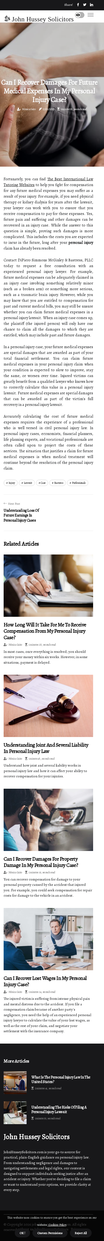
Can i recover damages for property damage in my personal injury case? (41, 862)
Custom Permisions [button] (50, 1233)
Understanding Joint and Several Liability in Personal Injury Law (46, 748)
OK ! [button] (22, 1233)
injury (11, 483)
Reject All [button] (81, 1233)
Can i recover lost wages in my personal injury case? (45, 981)
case (43, 483)
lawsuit (28, 483)
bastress (58, 483)
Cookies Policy (57, 1225)
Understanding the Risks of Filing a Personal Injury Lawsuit (59, 1109)
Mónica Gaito (29, 109)
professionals (79, 483)
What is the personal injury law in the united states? (60, 1079)
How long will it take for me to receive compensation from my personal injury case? (45, 631)
